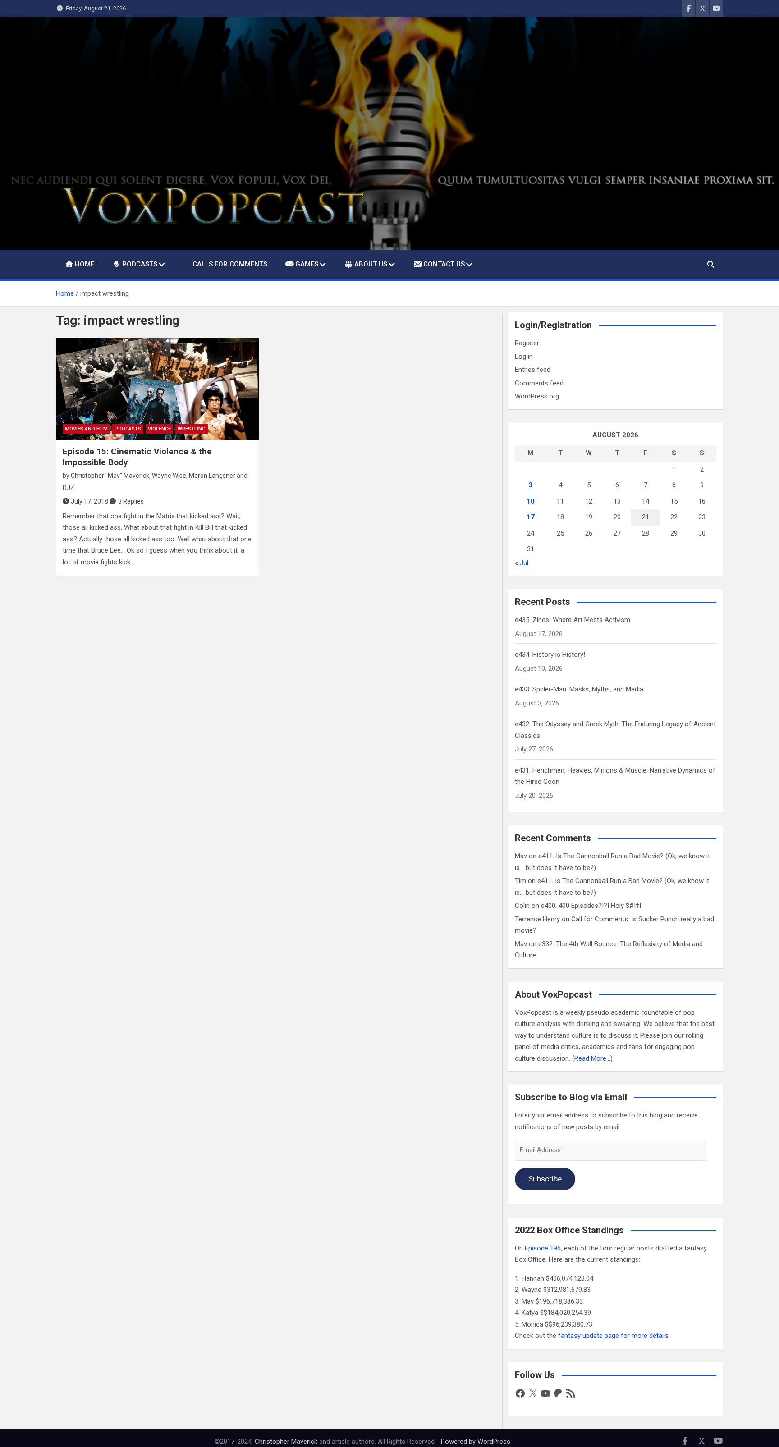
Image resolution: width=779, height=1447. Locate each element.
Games (306, 264)
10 (531, 501)
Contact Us (444, 264)
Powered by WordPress (475, 1442)
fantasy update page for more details (613, 1336)
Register (527, 343)
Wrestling (192, 429)
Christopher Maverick (286, 1442)
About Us (370, 264)
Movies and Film (86, 429)
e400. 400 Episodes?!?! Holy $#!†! (591, 906)
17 (531, 517)
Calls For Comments (229, 264)
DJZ (68, 487)
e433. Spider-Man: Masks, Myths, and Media (579, 689)
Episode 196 (543, 1248)
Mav (521, 856)
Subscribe (545, 1178)
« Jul (521, 563)
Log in (524, 357)
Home (84, 264)
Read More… (592, 1058)
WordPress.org (537, 396)
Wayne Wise (169, 475)
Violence (159, 429)
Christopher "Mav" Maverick (110, 475)
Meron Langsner (212, 475)
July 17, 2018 (89, 501)
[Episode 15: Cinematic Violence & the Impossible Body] (157, 389)
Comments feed (539, 383)
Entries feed (532, 370)
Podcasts (139, 264)
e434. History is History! (550, 654)
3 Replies (131, 501)
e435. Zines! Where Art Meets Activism (572, 620)
